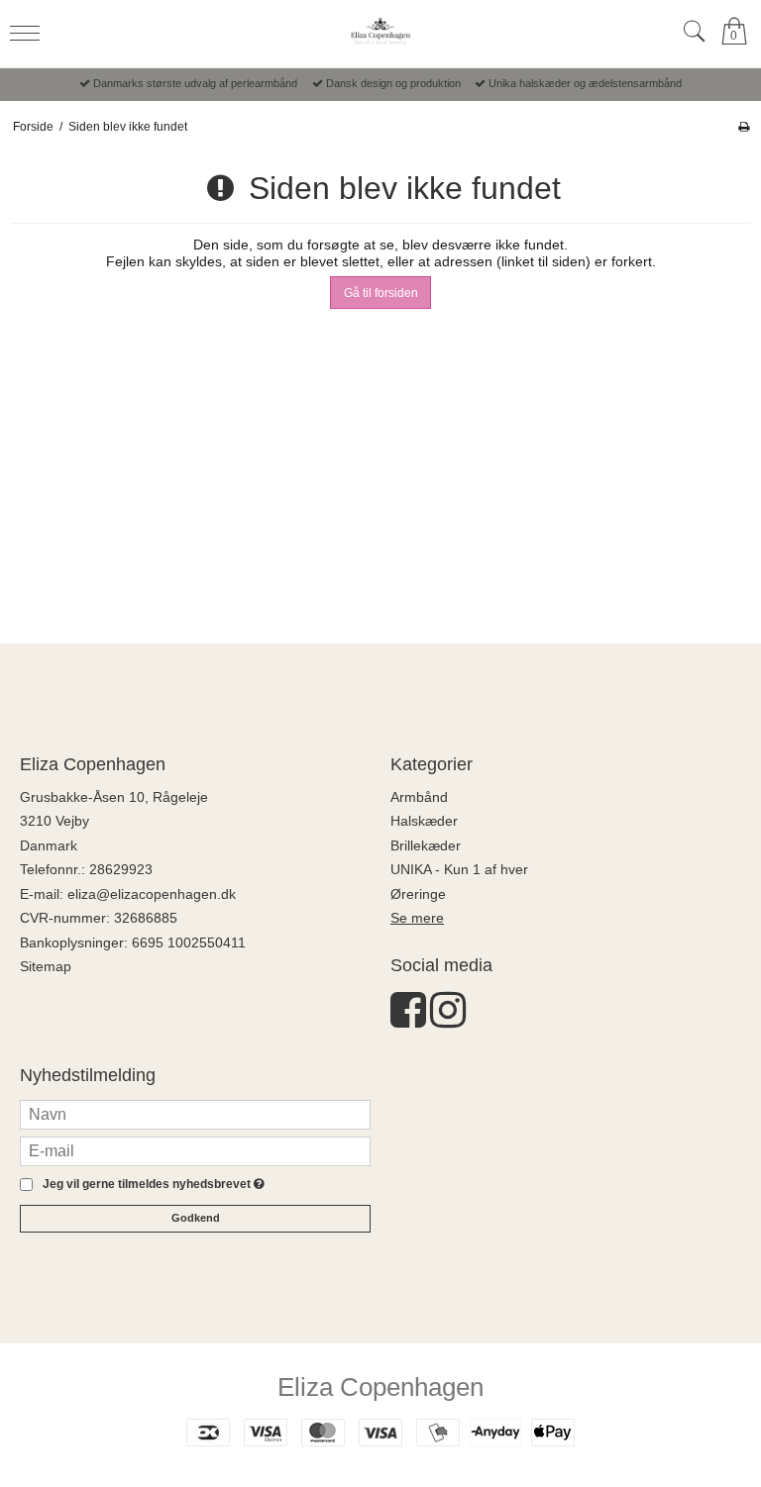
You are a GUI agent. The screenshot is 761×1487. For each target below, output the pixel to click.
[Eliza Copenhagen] (380, 31)
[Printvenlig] (743, 127)
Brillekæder (425, 845)
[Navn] (195, 1114)
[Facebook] (408, 1020)
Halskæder (424, 821)
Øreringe (418, 894)
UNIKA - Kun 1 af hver (459, 869)
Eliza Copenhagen (380, 1387)
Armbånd (419, 797)
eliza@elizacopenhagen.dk (151, 894)
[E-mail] (195, 1150)
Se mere (417, 918)
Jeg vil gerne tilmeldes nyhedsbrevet (150, 1184)
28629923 (121, 869)
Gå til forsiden (381, 293)
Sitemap (45, 966)
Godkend (195, 1218)
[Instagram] (448, 1020)
